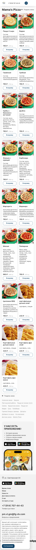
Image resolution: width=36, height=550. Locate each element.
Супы (9, 408)
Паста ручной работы (9, 403)
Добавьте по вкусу (8, 414)
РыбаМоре (16, 408)
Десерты (23, 411)
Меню (4, 491)
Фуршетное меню (14, 406)
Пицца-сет (24, 406)
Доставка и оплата (8, 496)
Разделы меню (29, 9)
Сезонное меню (7, 400)
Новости (5, 493)
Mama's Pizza (17, 417)
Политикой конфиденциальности (12, 540)
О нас (4, 498)
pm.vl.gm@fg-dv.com (13, 514)
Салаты (4, 406)
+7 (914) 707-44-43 (14, 3)
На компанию (19, 414)
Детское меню (7, 417)
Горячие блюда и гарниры (10, 411)
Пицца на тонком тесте (24, 403)
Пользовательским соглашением (12, 542)
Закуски (16, 400)
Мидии (4, 408)
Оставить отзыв (7, 501)
